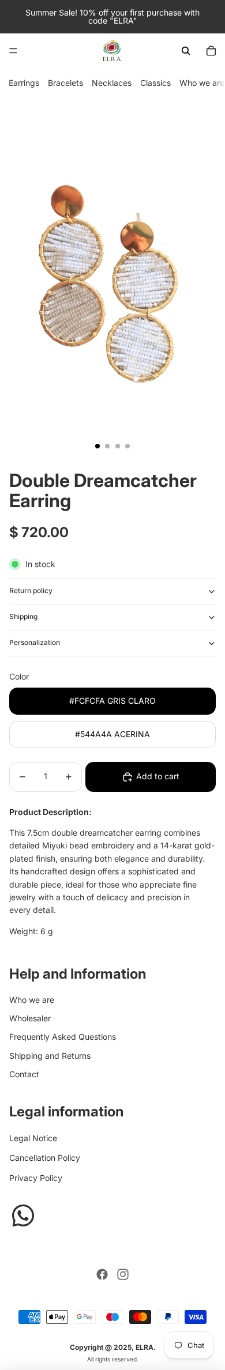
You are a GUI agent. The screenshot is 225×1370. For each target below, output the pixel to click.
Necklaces (112, 83)
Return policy (30, 590)
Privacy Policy (35, 1178)
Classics (155, 83)
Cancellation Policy (44, 1158)
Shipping (23, 616)
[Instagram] (123, 1274)
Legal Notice (33, 1138)
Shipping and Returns (50, 1055)
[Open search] (185, 50)
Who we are (201, 83)
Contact (24, 1074)
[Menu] (13, 50)
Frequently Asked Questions (62, 1036)
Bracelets (65, 83)
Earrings (24, 83)
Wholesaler (30, 1018)
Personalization (34, 642)
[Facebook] (102, 1274)
